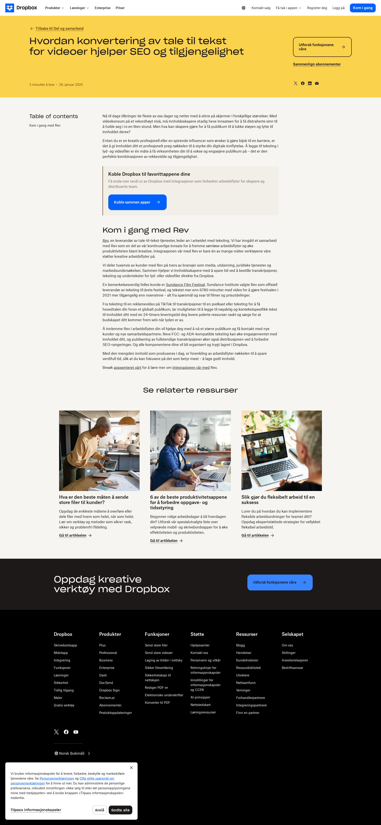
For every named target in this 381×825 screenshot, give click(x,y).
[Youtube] (75, 731)
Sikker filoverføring (159, 668)
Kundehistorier (247, 660)
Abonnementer (110, 705)
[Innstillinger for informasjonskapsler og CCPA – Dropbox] (71, 791)
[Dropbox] (24, 8)
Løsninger (61, 675)
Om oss (287, 645)
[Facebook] (66, 731)
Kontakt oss (199, 653)
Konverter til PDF (157, 702)
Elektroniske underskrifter (164, 695)
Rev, (106, 240)
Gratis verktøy (64, 705)
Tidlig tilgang (64, 690)
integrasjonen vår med (191, 367)
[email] (316, 83)
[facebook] (302, 83)
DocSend (106, 683)
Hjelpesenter (199, 645)
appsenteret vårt (127, 367)
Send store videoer (159, 653)
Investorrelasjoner (295, 660)
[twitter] (295, 83)
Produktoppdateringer (115, 713)
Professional (108, 653)
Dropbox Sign (109, 690)
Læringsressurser (203, 712)
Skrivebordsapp (65, 645)
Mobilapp (61, 653)
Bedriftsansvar (292, 668)
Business (106, 660)
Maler (58, 698)
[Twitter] (56, 731)
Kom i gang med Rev (44, 125)
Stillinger (288, 653)
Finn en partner (247, 713)
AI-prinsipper (200, 697)
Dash (103, 675)
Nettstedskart (200, 705)
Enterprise (106, 668)
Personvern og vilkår (205, 660)
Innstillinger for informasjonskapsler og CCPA (205, 685)
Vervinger (243, 690)
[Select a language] (243, 8)
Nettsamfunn (246, 683)
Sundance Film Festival (185, 284)
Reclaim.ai (107, 698)
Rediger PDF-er (156, 687)
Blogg (240, 645)
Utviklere (242, 675)
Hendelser (243, 653)
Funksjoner (62, 668)
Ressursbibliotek (248, 668)
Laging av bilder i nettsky (163, 660)
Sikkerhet (61, 683)
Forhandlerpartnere (250, 698)
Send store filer (156, 645)
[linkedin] (309, 83)
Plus (102, 645)
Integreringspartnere (251, 705)
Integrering (62, 660)
